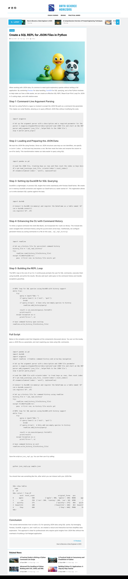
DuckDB (49, 90)
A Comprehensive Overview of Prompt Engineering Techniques (64, 21)
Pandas (30, 90)
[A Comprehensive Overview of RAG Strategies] (90, 23)
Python (12, 30)
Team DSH (14, 39)
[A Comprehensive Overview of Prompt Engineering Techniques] (40, 23)
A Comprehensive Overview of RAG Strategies (109, 21)
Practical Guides (74, 15)
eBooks (63, 15)
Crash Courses (53, 15)
